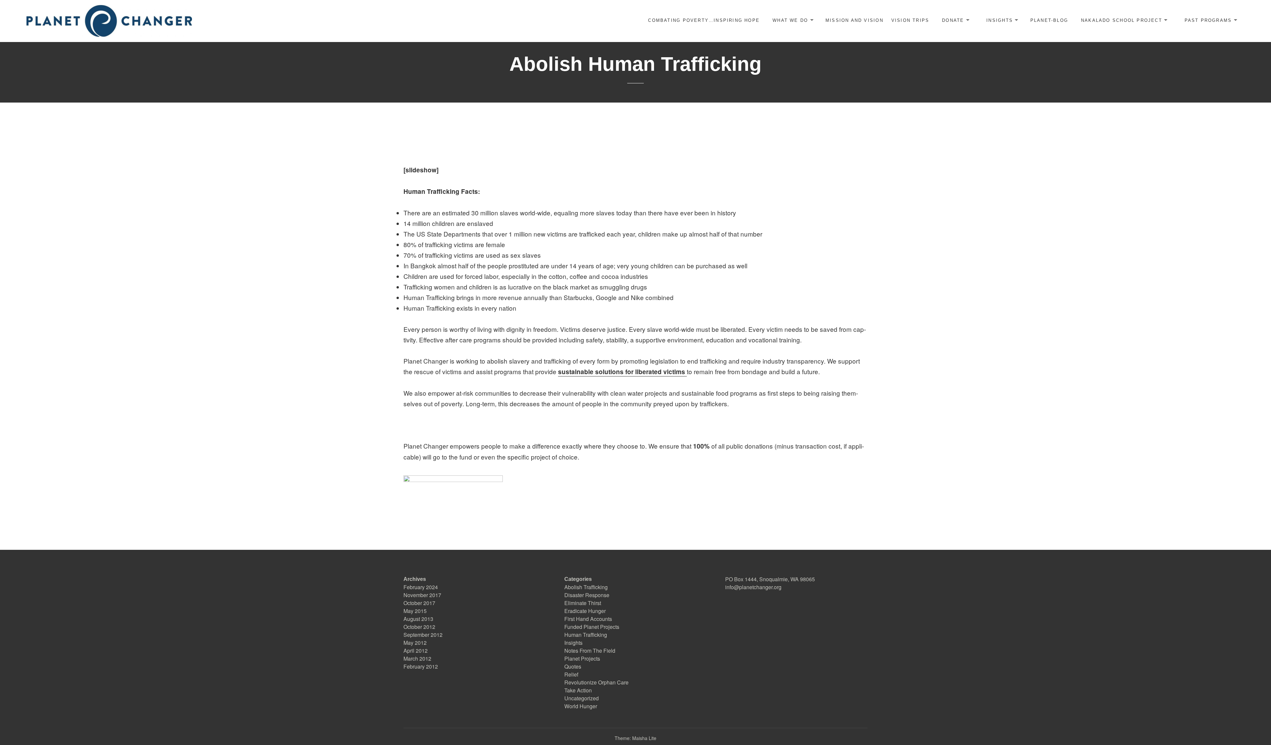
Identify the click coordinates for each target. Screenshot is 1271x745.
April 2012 (415, 650)
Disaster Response (586, 595)
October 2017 (419, 603)
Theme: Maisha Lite (635, 738)
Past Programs (1208, 20)
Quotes (572, 666)
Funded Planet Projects (591, 627)
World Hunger (580, 706)
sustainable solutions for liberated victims (622, 371)
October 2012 (419, 627)
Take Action (578, 690)
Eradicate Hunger (585, 611)
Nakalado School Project (1121, 20)
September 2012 (423, 634)
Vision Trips (910, 20)
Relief (571, 674)
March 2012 (417, 658)
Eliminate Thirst (582, 603)
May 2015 (415, 611)
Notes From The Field (589, 650)
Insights (999, 20)
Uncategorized (581, 698)
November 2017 (422, 595)
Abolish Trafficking (586, 587)
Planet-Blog (1049, 20)
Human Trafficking (585, 634)
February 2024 (420, 587)
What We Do (790, 20)
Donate (953, 20)
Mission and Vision (854, 20)
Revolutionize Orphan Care (596, 682)
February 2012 (420, 666)
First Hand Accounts (588, 619)
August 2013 (418, 619)
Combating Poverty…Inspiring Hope (704, 20)
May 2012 (415, 642)
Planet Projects (582, 658)
